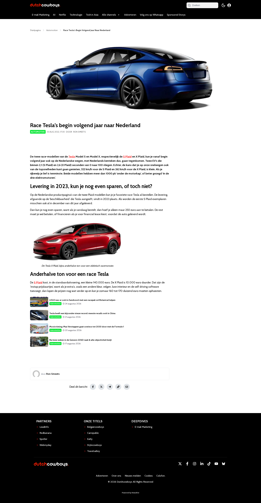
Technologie (76, 14)
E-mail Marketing (40, 14)
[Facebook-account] (187, 464)
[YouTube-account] (216, 464)
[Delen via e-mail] (127, 387)
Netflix (62, 14)
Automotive (38, 131)
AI (54, 14)
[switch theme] (223, 5)
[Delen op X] (101, 387)
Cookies (149, 475)
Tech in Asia (92, 14)
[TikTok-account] (209, 464)
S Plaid (127, 156)
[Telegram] (110, 387)
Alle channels (109, 14)
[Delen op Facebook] (93, 387)
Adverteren (130, 14)
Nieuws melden (133, 475)
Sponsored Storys (176, 14)
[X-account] (180, 464)
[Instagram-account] (194, 464)
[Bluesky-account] (223, 464)
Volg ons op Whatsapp (151, 14)
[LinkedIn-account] (202, 464)
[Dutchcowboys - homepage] (45, 5)
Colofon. (160, 475)
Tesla (71, 156)
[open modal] (229, 5)
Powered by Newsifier (130, 493)
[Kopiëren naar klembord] (118, 387)
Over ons (116, 475)
